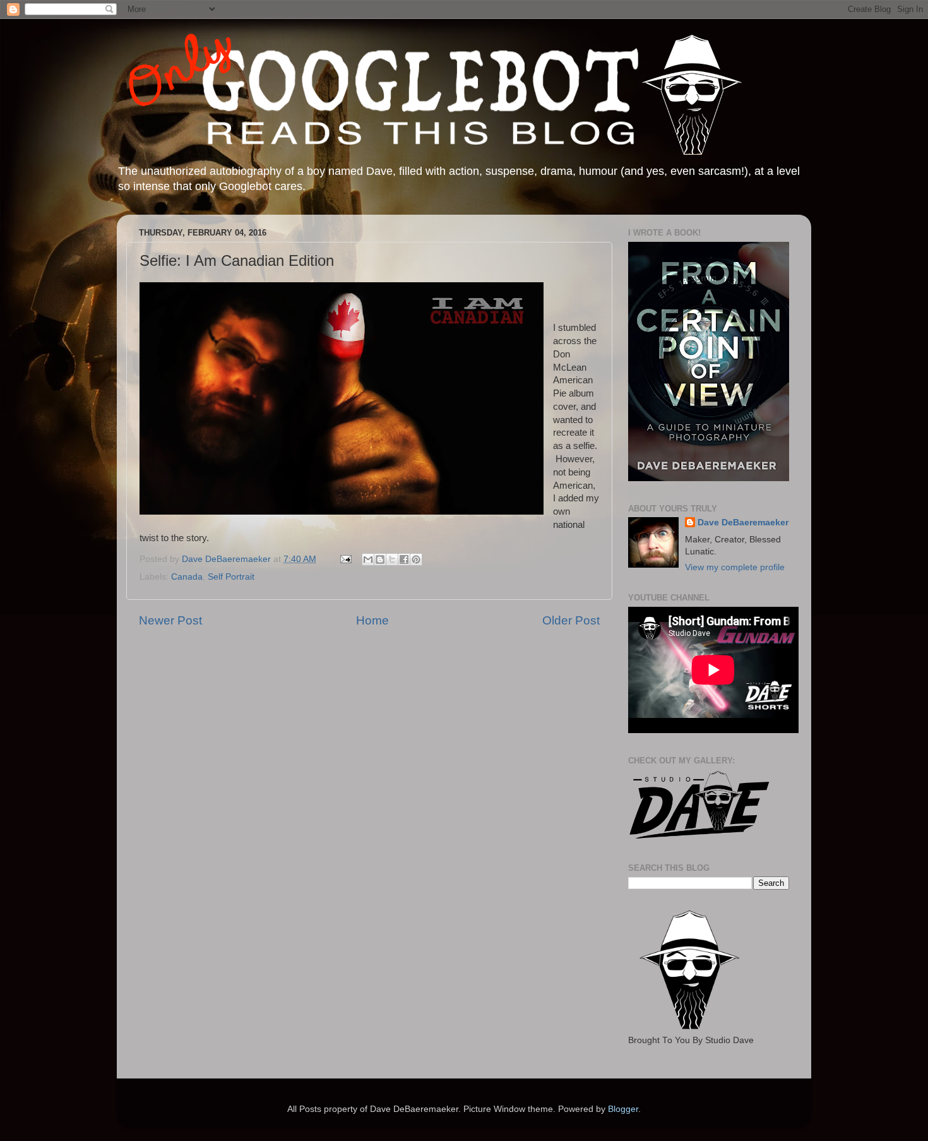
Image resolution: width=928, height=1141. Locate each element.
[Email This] (368, 559)
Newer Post (170, 620)
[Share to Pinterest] (416, 559)
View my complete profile (735, 567)
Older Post (571, 620)
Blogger (623, 1109)
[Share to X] (392, 559)
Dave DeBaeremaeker (743, 522)
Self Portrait (231, 577)
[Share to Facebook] (404, 559)
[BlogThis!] (380, 559)
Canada (187, 577)
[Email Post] (345, 559)
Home (372, 620)
